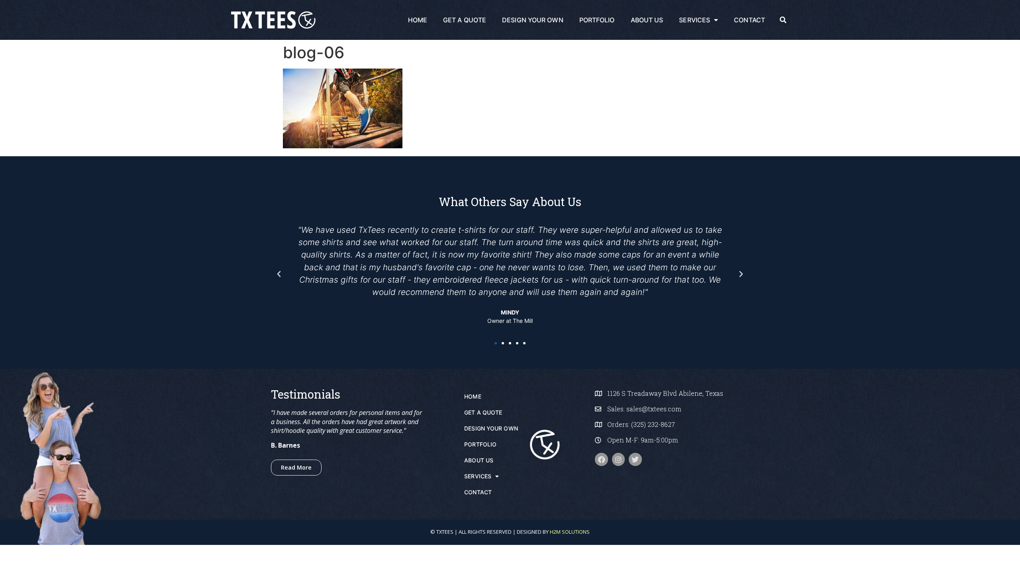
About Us (647, 20)
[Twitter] (635, 459)
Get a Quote (464, 20)
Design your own (532, 20)
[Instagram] (618, 459)
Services (694, 20)
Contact (749, 20)
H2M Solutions (570, 531)
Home (417, 20)
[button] (783, 20)
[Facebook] (601, 459)
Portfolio (597, 20)
